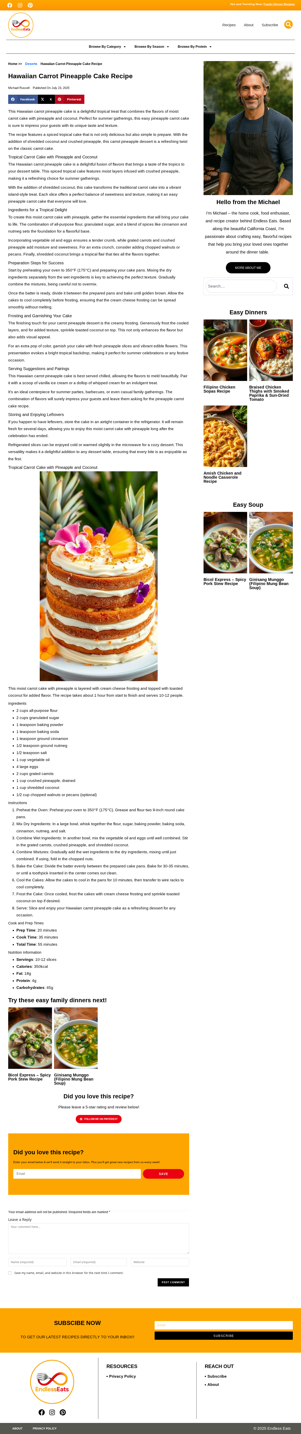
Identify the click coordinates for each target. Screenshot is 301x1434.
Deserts (31, 64)
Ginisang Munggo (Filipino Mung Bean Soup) (73, 1079)
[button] (23, 99)
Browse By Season (149, 46)
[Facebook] (9, 5)
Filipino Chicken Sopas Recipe (219, 389)
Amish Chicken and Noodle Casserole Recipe (222, 477)
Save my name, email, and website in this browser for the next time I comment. (68, 1273)
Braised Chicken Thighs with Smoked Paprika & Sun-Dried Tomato (269, 393)
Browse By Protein (192, 46)
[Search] (287, 286)
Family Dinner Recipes (279, 4)
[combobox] (241, 286)
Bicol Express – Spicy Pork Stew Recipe (29, 1077)
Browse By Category (105, 46)
